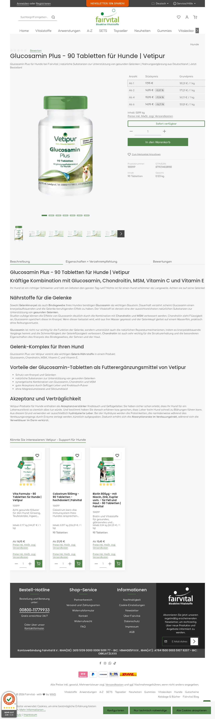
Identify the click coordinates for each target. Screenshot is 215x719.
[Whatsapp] (110, 663)
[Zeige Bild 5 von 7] (72, 215)
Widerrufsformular (83, 610)
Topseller (120, 691)
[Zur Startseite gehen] (107, 17)
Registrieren (43, 3)
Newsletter (132, 610)
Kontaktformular (34, 628)
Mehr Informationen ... (32, 709)
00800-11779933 (34, 609)
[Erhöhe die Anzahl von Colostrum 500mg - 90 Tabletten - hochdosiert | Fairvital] (69, 564)
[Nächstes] (197, 30)
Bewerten (35, 50)
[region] (65, 159)
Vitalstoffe (70, 691)
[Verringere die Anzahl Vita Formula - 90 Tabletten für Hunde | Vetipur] (16, 564)
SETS (109, 691)
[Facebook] (100, 663)
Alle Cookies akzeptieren (192, 710)
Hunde (178, 691)
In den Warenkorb (157, 142)
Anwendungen (88, 691)
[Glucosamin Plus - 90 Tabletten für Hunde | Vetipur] (65, 146)
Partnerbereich (83, 599)
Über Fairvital (132, 615)
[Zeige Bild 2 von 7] (51, 215)
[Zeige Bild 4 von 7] (65, 215)
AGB (132, 631)
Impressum (132, 626)
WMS (53, 694)
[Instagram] (105, 663)
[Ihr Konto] (187, 17)
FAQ (83, 626)
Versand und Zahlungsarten (83, 605)
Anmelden (23, 3)
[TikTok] (114, 663)
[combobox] (34, 17)
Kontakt (83, 615)
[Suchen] (53, 17)
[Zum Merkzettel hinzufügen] (37, 455)
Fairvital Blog (191, 696)
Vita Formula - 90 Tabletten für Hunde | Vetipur (27, 497)
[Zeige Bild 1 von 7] (44, 215)
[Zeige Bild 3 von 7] (58, 215)
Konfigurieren (115, 710)
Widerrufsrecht (83, 621)
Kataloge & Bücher (169, 696)
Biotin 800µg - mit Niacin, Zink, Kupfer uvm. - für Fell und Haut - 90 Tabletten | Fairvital (107, 500)
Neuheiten (135, 691)
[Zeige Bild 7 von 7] (86, 215)
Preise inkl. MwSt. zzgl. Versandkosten (150, 116)
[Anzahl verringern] (131, 131)
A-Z (101, 691)
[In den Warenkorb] (38, 563)
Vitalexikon (164, 691)
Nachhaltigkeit (132, 599)
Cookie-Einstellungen (132, 605)
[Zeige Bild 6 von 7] (79, 215)
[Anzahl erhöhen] (164, 131)
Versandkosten (114, 684)
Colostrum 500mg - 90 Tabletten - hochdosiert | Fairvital (67, 497)
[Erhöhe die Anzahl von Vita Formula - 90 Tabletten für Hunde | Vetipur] (29, 564)
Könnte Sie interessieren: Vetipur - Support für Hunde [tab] (48, 439)
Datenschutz (132, 621)
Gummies (150, 691)
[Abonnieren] (194, 641)
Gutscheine (192, 691)
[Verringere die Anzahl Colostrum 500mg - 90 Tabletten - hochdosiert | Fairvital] (56, 564)
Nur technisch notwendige (150, 710)
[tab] (36, 261)
